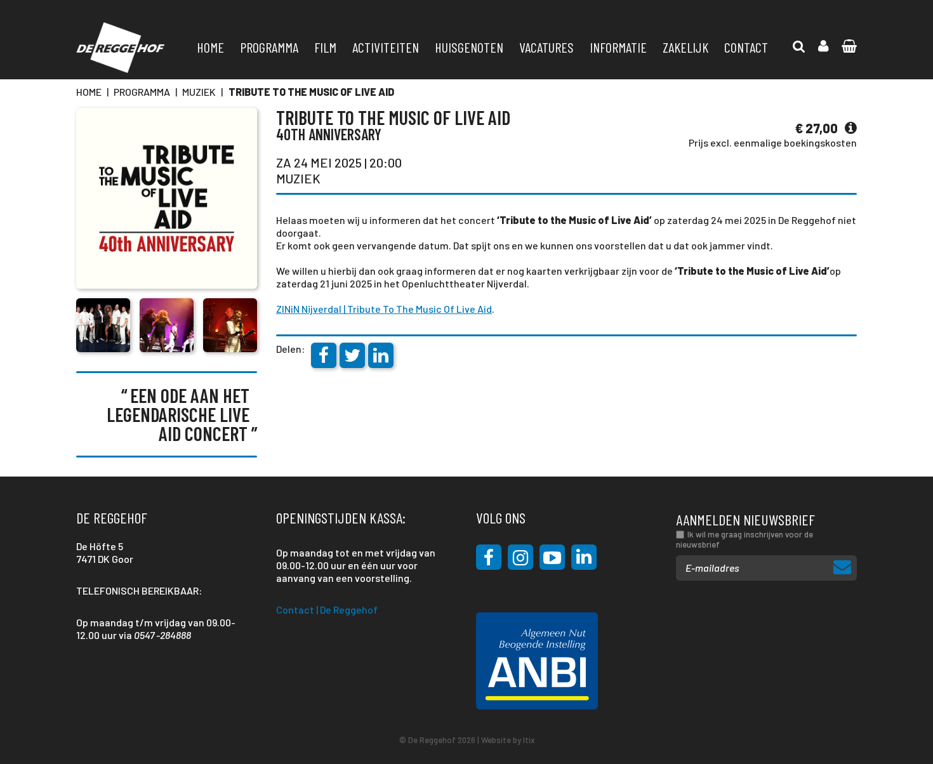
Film (325, 47)
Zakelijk (685, 47)
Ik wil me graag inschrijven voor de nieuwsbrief (744, 539)
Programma (269, 47)
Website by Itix (507, 740)
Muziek (199, 92)
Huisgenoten (469, 47)
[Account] (823, 46)
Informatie (618, 47)
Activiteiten (385, 47)
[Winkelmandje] (799, 46)
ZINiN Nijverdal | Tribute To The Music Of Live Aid (384, 309)
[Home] (120, 47)
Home (210, 47)
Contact (746, 47)
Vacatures (546, 47)
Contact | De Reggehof (327, 609)
